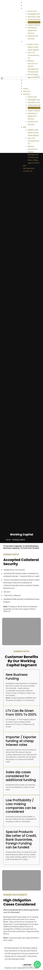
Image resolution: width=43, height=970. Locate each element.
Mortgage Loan (34, 14)
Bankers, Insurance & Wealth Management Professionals (33, 66)
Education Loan (34, 17)
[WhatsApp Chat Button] (37, 964)
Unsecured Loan (34, 19)
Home (26, 2)
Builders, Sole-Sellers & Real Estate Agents (33, 47)
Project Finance (34, 25)
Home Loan (32, 11)
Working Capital (34, 22)
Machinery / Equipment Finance (32, 30)
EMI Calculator (30, 83)
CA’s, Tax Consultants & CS (33, 55)
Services (27, 8)
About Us (27, 5)
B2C (25, 80)
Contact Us (28, 85)
